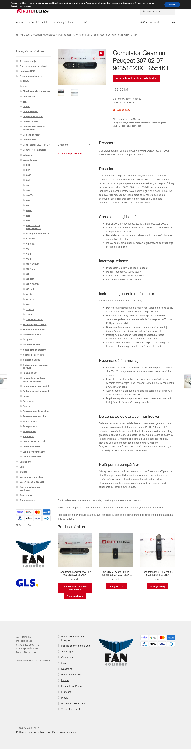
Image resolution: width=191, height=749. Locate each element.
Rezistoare (28, 401)
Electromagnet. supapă (34, 324)
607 (28, 220)
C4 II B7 (30, 279)
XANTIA (30, 309)
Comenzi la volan (31, 134)
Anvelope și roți (28, 60)
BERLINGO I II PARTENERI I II (33, 227)
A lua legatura (68, 651)
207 (28, 169)
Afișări (26, 81)
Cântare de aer (30, 111)
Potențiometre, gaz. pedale (36, 385)
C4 (27, 273)
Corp (22, 466)
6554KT (125, 125)
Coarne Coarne (30, 121)
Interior (23, 471)
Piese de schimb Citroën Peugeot (74, 638)
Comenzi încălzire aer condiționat (33, 128)
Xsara (29, 314)
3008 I (29, 174)
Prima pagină (26, 34)
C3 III (28, 258)
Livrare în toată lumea (72, 686)
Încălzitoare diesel (32, 334)
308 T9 (29, 195)
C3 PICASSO (32, 263)
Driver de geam (64, 34)
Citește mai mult (75, 596)
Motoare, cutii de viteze (31, 476)
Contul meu (67, 657)
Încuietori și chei (31, 344)
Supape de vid (30, 426)
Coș (63, 663)
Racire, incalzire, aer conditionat (30, 488)
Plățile (64, 697)
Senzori (26, 406)
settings (26, 6)
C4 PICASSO (32, 283)
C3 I (28, 248)
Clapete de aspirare (33, 116)
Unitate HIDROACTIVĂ (34, 441)
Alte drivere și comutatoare (36, 91)
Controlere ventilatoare (34, 149)
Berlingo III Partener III (37, 233)
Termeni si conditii (37, 22)
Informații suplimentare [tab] (70, 153)
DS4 (28, 304)
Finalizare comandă (71, 674)
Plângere (66, 691)
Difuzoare (28, 154)
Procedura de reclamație (74, 703)
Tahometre (28, 436)
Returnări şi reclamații (64, 22)
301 (28, 180)
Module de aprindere (33, 354)
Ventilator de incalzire (34, 451)
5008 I (29, 210)
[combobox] (157, 11)
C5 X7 (29, 294)
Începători (28, 339)
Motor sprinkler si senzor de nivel (35, 366)
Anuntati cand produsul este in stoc (136, 78)
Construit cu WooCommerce (61, 732)
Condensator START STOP (36, 144)
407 (28, 205)
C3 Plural (30, 268)
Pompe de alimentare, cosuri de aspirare (34, 379)
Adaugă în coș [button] (116, 586)
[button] (101, 53)
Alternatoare (29, 96)
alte (25, 86)
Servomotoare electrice (34, 416)
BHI (24, 101)
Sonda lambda (30, 421)
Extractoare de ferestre (34, 329)
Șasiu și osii (26, 494)
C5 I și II (30, 289)
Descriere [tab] (63, 144)
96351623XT (136, 125)
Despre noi (67, 668)
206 (28, 164)
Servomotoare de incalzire (36, 411)
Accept (172, 4)
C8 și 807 (31, 299)
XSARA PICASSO (34, 319)
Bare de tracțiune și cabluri (33, 65)
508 (28, 215)
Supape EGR (29, 431)
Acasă (19, 22)
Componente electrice (44, 34)
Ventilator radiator (32, 456)
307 (76, 34)
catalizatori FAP (27, 71)
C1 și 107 (31, 243)
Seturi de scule (27, 499)
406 (28, 200)
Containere (25, 461)
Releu (26, 395)
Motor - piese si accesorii (32, 481)
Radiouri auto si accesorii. (36, 391)
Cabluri (26, 106)
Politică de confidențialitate (75, 645)
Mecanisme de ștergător (35, 349)
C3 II (28, 253)
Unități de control (32, 446)
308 (28, 190)
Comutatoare (29, 139)
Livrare (84, 22)
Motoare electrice (31, 359)
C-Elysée (30, 238)
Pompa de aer (30, 372)
